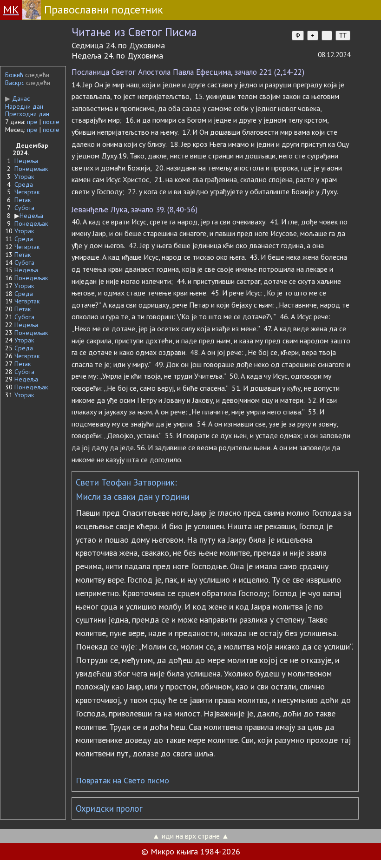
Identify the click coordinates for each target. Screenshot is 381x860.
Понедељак (31, 168)
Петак (22, 200)
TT (343, 35)
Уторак (24, 176)
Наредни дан (24, 106)
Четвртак (26, 192)
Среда (23, 184)
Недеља (26, 161)
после (51, 122)
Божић (14, 75)
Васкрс (14, 83)
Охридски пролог (109, 808)
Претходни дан (27, 114)
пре (32, 122)
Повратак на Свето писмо (122, 780)
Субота (24, 208)
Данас (17, 98)
